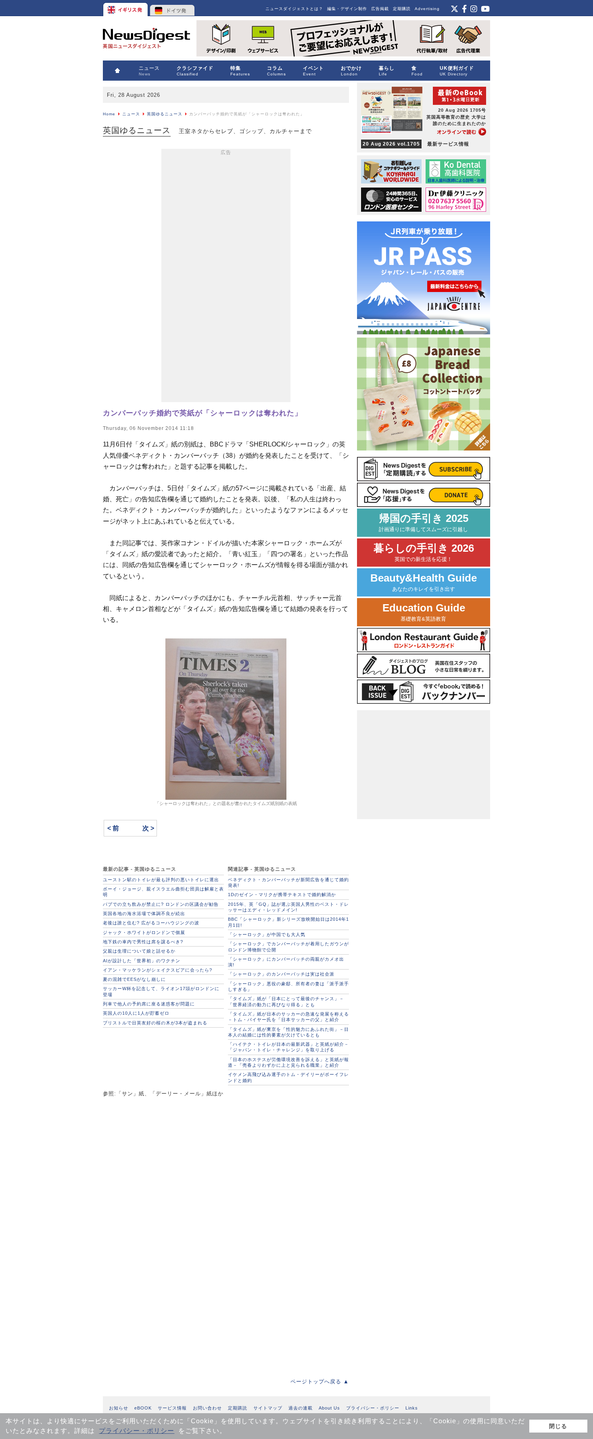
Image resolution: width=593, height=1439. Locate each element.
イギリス (126, 8)
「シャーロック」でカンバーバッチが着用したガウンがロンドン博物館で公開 (288, 946)
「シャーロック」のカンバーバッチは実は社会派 (281, 974)
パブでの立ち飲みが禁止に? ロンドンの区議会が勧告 (161, 904)
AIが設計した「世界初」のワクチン (141, 960)
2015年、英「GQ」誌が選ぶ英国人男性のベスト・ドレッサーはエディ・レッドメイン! (288, 907)
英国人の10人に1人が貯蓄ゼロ (136, 1013)
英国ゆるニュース (164, 114)
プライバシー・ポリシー (136, 1430)
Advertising (427, 8)
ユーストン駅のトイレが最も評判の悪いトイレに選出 (161, 879)
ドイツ (172, 8)
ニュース (131, 114)
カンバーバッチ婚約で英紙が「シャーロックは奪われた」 (202, 413)
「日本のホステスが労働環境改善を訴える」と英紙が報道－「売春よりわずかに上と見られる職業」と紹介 (288, 1062)
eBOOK (143, 1408)
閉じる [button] (558, 1426)
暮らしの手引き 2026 (424, 552)
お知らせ (118, 1408)
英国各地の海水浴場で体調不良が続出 (144, 913)
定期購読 (402, 8)
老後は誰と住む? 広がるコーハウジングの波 (151, 922)
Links (411, 1408)
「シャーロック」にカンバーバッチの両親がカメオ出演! (286, 962)
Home (109, 114)
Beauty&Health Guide (423, 582)
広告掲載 (380, 8)
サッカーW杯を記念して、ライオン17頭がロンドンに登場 (161, 991)
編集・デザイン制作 (347, 8)
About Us (329, 1408)
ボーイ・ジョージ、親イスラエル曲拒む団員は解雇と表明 (163, 891)
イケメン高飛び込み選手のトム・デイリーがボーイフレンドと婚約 (288, 1077)
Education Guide (423, 612)
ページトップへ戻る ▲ (319, 1382)
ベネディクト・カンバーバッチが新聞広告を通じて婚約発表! (288, 882)
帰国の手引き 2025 (423, 522)
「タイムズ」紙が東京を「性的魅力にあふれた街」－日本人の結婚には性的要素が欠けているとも (288, 1032)
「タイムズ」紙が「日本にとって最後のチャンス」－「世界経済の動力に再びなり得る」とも (286, 1001)
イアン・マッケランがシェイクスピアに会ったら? (157, 970)
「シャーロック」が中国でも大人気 (266, 934)
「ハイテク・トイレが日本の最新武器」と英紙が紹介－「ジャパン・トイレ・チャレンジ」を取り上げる (288, 1047)
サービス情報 (172, 1408)
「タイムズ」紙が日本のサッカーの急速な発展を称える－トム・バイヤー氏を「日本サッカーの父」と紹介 (288, 1016)
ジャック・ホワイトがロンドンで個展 (144, 932)
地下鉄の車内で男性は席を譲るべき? (143, 941)
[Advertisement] (225, 277)
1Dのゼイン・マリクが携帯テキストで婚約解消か (282, 894)
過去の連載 (300, 1408)
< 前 (113, 828)
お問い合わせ (207, 1408)
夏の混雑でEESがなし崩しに (134, 979)
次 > (148, 828)
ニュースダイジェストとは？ (294, 8)
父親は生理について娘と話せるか (139, 951)
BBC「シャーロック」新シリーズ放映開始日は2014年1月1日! (288, 922)
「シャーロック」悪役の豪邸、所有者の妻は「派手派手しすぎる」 (288, 986)
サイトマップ (267, 1408)
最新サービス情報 (416, 144)
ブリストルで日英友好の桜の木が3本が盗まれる (155, 1022)
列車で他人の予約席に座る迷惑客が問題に (149, 1003)
